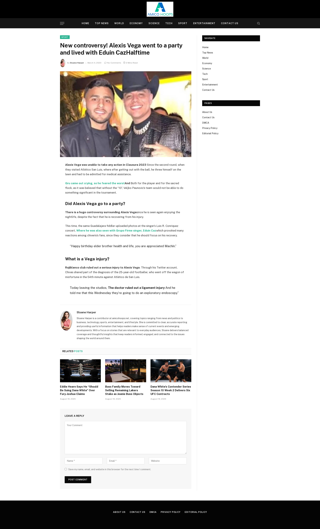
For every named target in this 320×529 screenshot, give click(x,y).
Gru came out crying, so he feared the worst (95, 183)
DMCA (205, 122)
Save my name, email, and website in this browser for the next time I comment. (109, 469)
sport (64, 37)
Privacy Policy (209, 128)
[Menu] (62, 23)
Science (154, 23)
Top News (102, 23)
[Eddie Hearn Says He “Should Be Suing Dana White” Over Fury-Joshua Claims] (80, 370)
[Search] (258, 23)
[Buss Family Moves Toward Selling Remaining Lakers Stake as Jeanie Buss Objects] (125, 370)
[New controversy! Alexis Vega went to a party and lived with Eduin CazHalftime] (125, 114)
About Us (207, 112)
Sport (183, 23)
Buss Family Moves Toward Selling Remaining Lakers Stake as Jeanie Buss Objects (124, 390)
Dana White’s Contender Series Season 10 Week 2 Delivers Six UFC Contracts (170, 390)
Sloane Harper (77, 63)
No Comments (114, 63)
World (119, 23)
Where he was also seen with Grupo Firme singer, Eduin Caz (116, 230)
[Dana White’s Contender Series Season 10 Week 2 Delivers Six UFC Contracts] (170, 370)
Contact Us (229, 23)
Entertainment (204, 23)
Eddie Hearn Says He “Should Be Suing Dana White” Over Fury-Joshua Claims (79, 390)
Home (85, 23)
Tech (168, 23)
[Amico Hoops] (160, 9)
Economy (136, 23)
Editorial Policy (210, 133)
